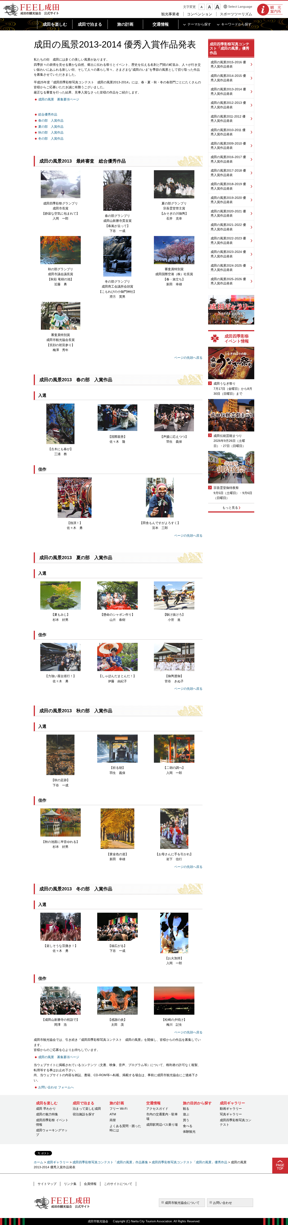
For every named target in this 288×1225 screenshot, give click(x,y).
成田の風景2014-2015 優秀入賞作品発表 (228, 78)
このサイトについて (118, 1184)
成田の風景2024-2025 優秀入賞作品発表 (228, 268)
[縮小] (202, 7)
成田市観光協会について (182, 1203)
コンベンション (199, 14)
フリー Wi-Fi (118, 1108)
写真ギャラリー (231, 1114)
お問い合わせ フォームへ (56, 1087)
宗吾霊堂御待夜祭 (226, 488)
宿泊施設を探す (84, 1114)
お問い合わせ (222, 1203)
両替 (113, 1120)
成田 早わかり (46, 1108)
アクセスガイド (157, 1108)
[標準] (209, 7)
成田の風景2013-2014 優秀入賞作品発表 (228, 91)
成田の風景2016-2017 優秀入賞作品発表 (228, 159)
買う (186, 1120)
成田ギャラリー (58, 1162)
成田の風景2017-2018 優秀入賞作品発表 (228, 173)
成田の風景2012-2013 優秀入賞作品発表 (228, 105)
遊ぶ (186, 1114)
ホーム (38, 1162)
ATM (113, 1114)
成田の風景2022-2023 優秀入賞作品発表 (228, 240)
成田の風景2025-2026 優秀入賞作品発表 (228, 281)
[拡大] (217, 7)
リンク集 (70, 1184)
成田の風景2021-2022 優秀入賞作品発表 (228, 227)
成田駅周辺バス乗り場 (162, 1124)
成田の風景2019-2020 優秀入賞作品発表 (228, 200)
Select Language (240, 6)
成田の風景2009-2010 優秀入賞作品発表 (228, 146)
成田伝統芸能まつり (228, 436)
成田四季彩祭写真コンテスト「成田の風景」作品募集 (110, 1162)
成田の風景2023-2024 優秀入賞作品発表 (228, 254)
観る (186, 1108)
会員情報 (90, 1184)
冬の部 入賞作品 (50, 138)
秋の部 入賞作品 (50, 132)
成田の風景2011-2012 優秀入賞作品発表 (228, 119)
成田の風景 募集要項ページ (58, 99)
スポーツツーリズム (236, 14)
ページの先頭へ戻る (188, 357)
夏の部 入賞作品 (50, 126)
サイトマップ (47, 1184)
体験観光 (189, 1131)
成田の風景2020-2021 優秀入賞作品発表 (228, 213)
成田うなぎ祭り (225, 383)
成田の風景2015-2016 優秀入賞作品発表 (228, 64)
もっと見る (230, 507)
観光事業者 (170, 14)
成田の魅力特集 (47, 1114)
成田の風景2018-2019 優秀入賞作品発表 (228, 186)
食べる (187, 1126)
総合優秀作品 (47, 114)
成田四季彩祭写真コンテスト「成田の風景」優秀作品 (229, 48)
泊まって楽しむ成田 (87, 1108)
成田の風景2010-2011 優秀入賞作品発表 (228, 132)
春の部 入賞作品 (50, 120)
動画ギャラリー (231, 1108)
